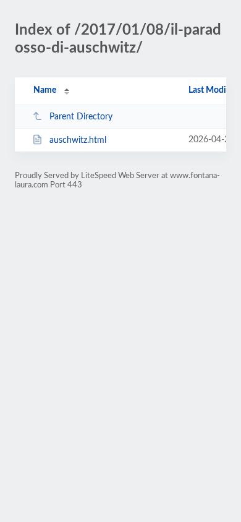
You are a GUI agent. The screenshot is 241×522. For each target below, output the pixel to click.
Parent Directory (80, 117)
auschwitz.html (77, 140)
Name (44, 90)
